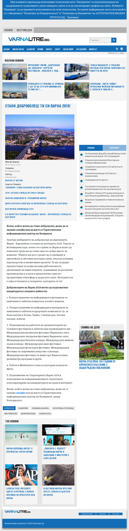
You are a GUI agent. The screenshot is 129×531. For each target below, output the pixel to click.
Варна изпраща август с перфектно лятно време (19, 450)
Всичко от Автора (14, 180)
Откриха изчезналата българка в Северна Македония (102, 161)
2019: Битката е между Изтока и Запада (25, 192)
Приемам (72, 17)
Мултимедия (24, 30)
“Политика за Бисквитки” (77, 13)
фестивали (10, 413)
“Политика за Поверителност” (41, 13)
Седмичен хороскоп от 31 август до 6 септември (104, 168)
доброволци (28, 413)
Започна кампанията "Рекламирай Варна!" (26, 198)
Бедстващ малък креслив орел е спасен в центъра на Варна (57, 492)
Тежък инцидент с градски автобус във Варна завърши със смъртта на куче (107, 68)
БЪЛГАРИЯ (31, 49)
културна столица (63, 408)
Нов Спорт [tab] (114, 147)
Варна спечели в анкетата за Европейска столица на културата (36, 203)
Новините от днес (116, 53)
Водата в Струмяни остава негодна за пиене (104, 201)
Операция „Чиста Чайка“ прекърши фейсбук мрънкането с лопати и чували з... (107, 86)
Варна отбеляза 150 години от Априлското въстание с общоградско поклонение (97, 365)
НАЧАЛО (7, 49)
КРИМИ (40, 49)
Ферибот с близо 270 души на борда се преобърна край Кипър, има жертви (104, 194)
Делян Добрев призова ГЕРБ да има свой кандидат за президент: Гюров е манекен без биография (104, 215)
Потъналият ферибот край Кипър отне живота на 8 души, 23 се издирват (105, 155)
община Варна (40, 408)
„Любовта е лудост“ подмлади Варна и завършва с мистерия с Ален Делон (56, 453)
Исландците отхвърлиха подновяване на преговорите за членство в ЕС (105, 207)
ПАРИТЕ (49, 49)
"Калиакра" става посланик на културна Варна (28, 187)
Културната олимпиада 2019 (19, 209)
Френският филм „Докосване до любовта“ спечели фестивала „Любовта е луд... (44, 68)
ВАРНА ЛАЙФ (68, 49)
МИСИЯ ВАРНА (18, 49)
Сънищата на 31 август (96, 179)
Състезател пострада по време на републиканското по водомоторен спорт (103, 189)
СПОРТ (57, 49)
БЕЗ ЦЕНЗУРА (81, 49)
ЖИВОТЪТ (93, 49)
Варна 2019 (45, 413)
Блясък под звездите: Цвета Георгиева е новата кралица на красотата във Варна (20, 493)
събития (23, 408)
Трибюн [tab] (91, 147)
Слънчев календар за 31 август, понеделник (101, 174)
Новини (8, 30)
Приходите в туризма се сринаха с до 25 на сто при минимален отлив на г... (46, 86)
